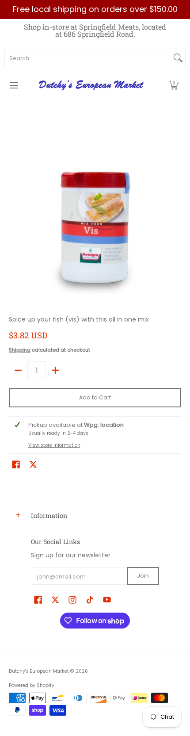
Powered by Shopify (31, 685)
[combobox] (88, 58)
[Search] (178, 58)
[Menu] (13, 85)
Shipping (19, 349)
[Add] (55, 370)
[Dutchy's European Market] (92, 85)
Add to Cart (95, 397)
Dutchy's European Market (39, 671)
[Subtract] (18, 370)
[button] (173, 85)
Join (143, 575)
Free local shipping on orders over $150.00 (95, 9)
